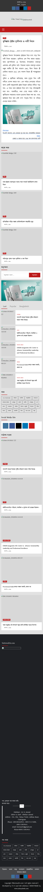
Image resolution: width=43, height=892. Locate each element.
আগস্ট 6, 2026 (7, 187)
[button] (3, 29)
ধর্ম (37, 402)
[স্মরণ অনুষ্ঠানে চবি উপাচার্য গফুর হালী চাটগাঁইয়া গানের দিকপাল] (8, 376)
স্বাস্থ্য (34, 411)
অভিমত (18, 362)
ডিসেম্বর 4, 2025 (8, 46)
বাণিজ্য (16, 406)
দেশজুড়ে (18, 314)
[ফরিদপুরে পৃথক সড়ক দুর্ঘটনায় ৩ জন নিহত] (21, 242)
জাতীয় (25, 402)
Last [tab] (4, 306)
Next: (26, 137)
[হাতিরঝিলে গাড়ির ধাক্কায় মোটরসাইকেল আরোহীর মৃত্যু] (21, 205)
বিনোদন (32, 406)
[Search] (39, 29)
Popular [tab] (12, 306)
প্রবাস (4, 406)
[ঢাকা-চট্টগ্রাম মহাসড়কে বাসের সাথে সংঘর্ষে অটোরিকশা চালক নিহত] (21, 165)
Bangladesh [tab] (24, 306)
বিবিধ (4, 38)
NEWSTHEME (34, 886)
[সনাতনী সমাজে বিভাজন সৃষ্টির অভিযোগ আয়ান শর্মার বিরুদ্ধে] (8, 313)
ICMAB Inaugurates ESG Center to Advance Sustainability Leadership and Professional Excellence (27, 350)
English (23, 5)
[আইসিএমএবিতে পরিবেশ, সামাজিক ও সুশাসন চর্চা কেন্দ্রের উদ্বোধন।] (8, 329)
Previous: (21, 131)
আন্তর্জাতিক (28, 398)
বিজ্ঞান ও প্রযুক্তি (24, 406)
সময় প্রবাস (28, 411)
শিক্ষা (21, 411)
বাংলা (18, 5)
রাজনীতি (15, 411)
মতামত (9, 411)
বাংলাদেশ (10, 406)
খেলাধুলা (13, 402)
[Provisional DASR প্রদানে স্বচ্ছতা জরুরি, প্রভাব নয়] (8, 361)
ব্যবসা (18, 330)
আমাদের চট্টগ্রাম (20, 345)
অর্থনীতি (21, 398)
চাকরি (19, 402)
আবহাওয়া (36, 398)
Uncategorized (6, 398)
